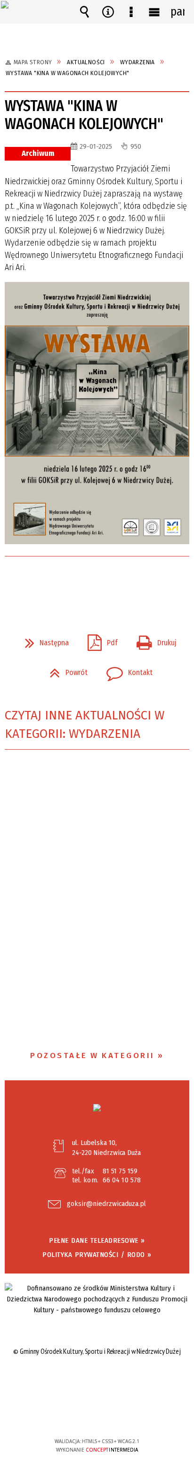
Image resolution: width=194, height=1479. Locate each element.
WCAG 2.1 (125, 1413)
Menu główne (154, 12)
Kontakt (126, 670)
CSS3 (96, 1414)
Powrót (65, 670)
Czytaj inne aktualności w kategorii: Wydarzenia (84, 724)
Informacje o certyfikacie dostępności (97, 1380)
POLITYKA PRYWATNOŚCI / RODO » (97, 1254)
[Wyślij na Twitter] (96, 582)
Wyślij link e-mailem (113, 582)
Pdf (99, 640)
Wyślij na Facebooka (79, 582)
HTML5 (82, 1414)
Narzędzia (108, 12)
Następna (43, 640)
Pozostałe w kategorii (92, 1055)
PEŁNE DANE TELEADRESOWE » (97, 1240)
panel (177, 12)
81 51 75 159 (120, 1171)
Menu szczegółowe (131, 12)
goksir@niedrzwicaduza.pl (106, 1204)
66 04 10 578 (122, 1180)
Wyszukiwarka (85, 12)
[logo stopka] (97, 1107)
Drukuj (153, 640)
